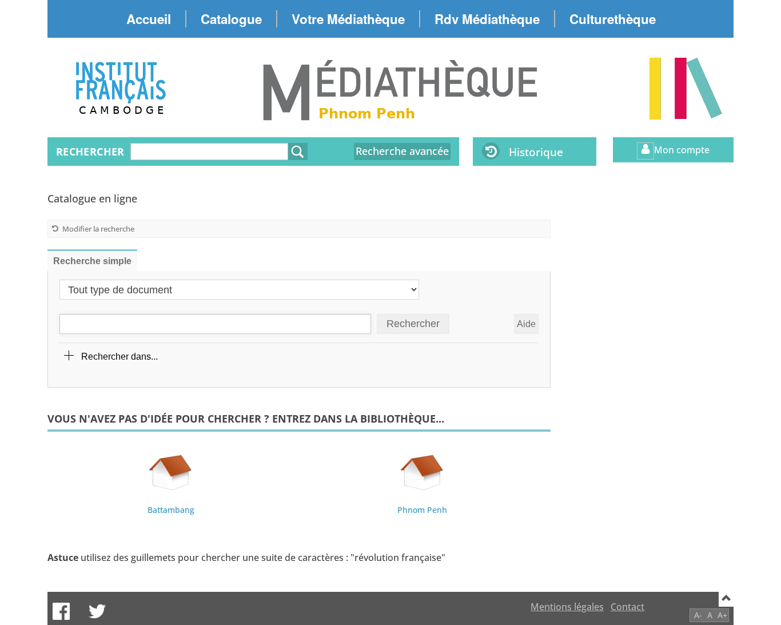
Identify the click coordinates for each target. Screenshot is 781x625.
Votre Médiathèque (348, 18)
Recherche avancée (402, 151)
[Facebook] (61, 611)
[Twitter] (97, 611)
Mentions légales (567, 606)
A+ (722, 615)
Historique (536, 152)
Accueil (148, 18)
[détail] (69, 355)
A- (698, 615)
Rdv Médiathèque (487, 18)
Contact (627, 606)
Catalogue (231, 18)
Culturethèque (612, 18)
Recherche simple (92, 261)
